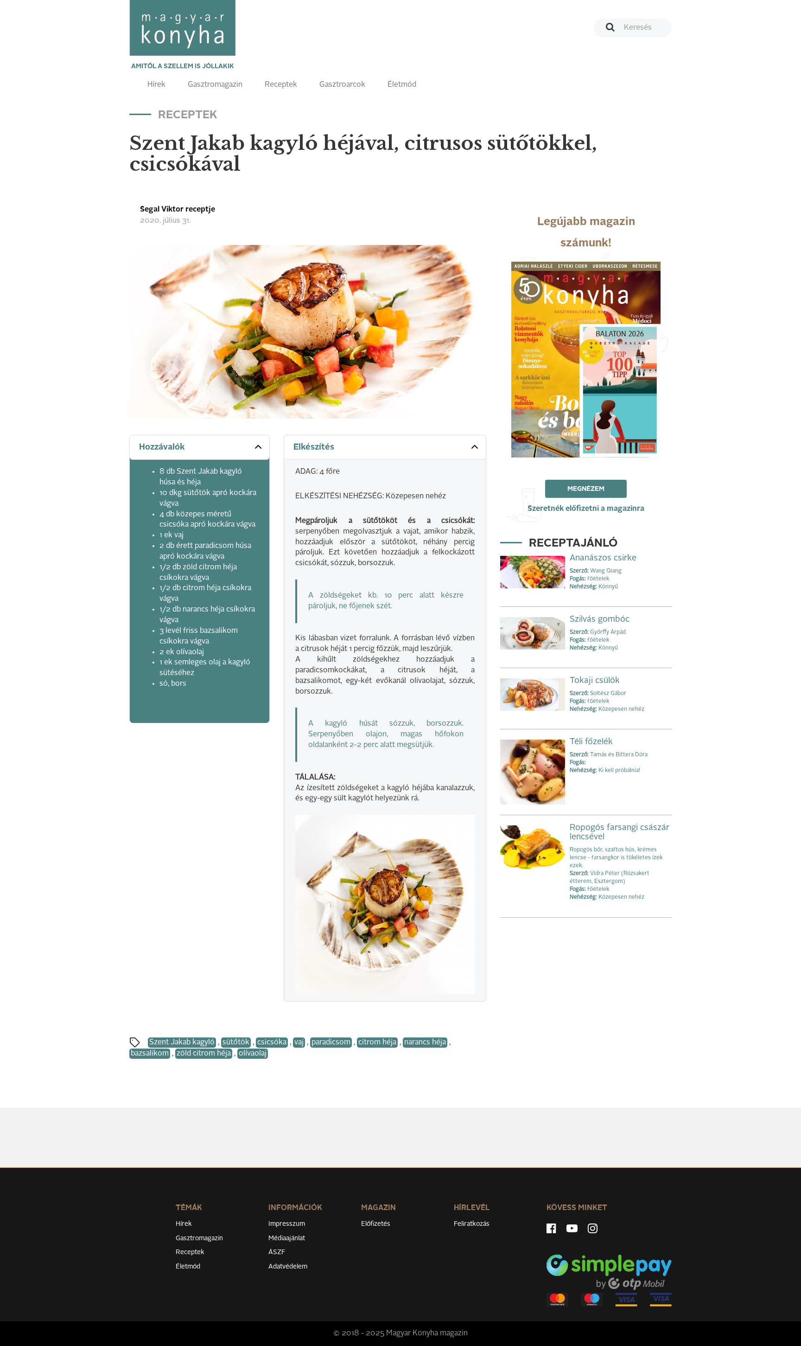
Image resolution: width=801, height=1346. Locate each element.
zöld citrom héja (204, 1053)
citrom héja (377, 1042)
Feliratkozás (472, 1224)
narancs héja (425, 1042)
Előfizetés (375, 1224)
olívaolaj (253, 1053)
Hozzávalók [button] (162, 447)
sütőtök (235, 1042)
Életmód (402, 85)
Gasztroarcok (342, 85)
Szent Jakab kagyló (182, 1042)
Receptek (281, 85)
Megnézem (585, 489)
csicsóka (271, 1042)
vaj (299, 1042)
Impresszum (286, 1224)
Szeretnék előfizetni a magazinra (586, 509)
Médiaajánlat (286, 1238)
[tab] (199, 447)
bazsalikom (150, 1053)
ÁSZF (277, 1252)
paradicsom (331, 1042)
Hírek (156, 85)
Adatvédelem (287, 1266)
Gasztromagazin (215, 85)
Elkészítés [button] (313, 447)
